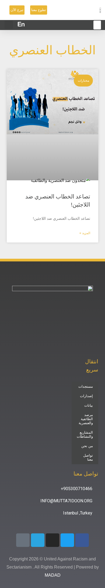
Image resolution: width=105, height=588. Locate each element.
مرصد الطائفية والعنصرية (86, 419)
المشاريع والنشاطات (85, 434)
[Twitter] (67, 540)
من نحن (87, 446)
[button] (9, 25)
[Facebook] (82, 540)
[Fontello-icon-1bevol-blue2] (23, 540)
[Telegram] (37, 540)
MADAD (53, 575)
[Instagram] (52, 540)
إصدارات (86, 396)
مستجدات (85, 386)
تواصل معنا (88, 457)
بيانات (88, 405)
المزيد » (84, 233)
